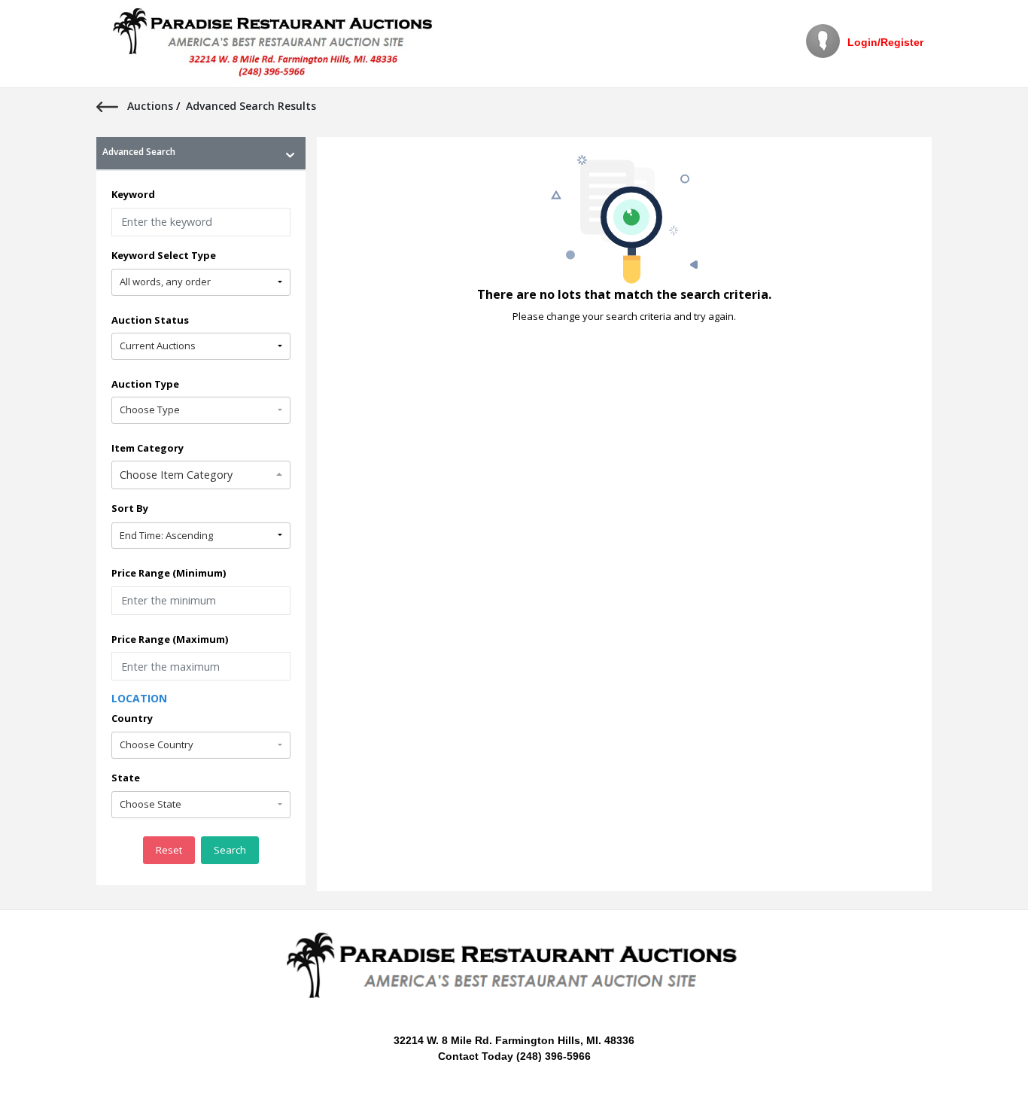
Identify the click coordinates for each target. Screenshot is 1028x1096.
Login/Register (885, 42)
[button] (200, 282)
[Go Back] (111, 106)
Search (230, 850)
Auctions (151, 106)
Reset (169, 850)
